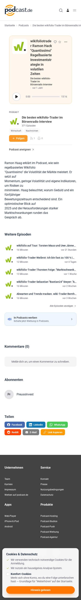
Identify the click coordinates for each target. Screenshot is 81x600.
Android (9, 526)
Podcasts (24, 25)
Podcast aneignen (20, 149)
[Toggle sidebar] (74, 10)
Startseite (10, 25)
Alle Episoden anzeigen (61, 306)
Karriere (8, 484)
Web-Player (10, 516)
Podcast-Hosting (49, 516)
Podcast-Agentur (49, 537)
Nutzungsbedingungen (52, 489)
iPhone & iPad (12, 521)
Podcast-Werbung (49, 532)
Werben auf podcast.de (16, 495)
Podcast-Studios (48, 521)
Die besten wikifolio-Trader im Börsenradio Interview (41, 81)
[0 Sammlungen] (59, 41)
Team (7, 479)
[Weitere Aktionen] (66, 42)
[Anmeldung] (68, 10)
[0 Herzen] (55, 41)
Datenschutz (46, 495)
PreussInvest (25, 394)
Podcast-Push (47, 526)
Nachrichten (32, 130)
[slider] (46, 96)
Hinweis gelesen (40, 590)
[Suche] (61, 10)
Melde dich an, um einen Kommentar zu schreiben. (40, 361)
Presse (43, 484)
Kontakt (44, 479)
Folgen (20, 138)
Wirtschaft (16, 130)
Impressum (10, 489)
